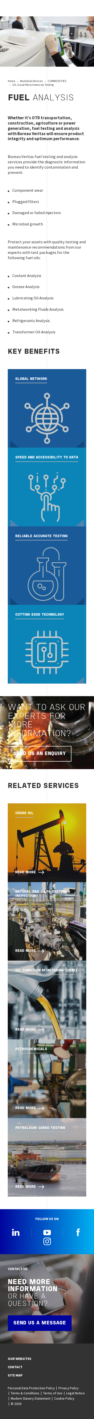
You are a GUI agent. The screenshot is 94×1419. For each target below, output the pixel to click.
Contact (15, 1367)
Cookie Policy (64, 1398)
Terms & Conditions (25, 1393)
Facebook (78, 1232)
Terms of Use (52, 1393)
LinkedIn (16, 1232)
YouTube (47, 1232)
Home (11, 81)
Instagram (47, 1241)
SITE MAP (15, 1375)
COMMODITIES (57, 81)
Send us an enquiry (39, 754)
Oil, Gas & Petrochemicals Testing (33, 85)
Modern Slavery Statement (30, 1398)
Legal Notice (75, 1393)
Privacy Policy (68, 1388)
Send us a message (39, 1323)
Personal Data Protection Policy (31, 1388)
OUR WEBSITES (19, 1358)
